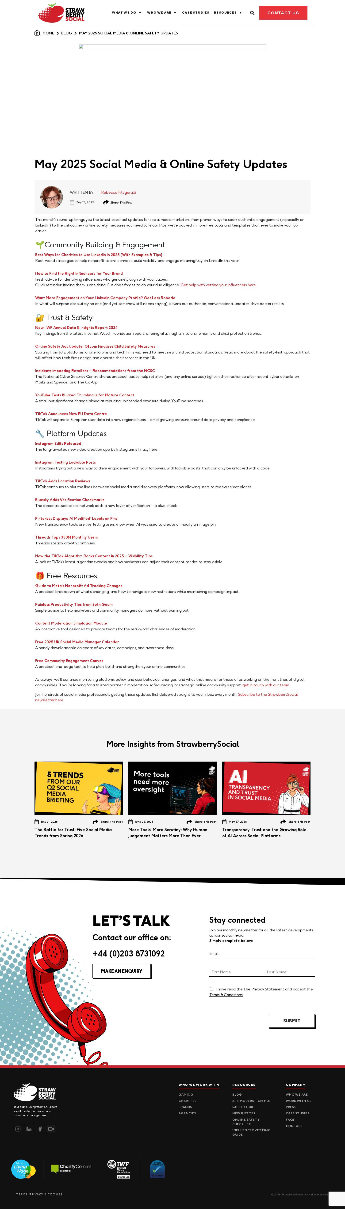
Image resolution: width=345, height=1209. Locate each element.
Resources (225, 13)
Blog (66, 33)
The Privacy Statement (263, 989)
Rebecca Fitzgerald (118, 192)
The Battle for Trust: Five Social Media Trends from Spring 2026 (73, 832)
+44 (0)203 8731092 (128, 954)
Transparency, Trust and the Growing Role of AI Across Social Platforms (264, 832)
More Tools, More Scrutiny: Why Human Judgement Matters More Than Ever (167, 832)
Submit (291, 1020)
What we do (124, 13)
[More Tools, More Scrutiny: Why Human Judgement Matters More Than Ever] (172, 788)
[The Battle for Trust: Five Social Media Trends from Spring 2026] (78, 788)
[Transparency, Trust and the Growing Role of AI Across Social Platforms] (266, 788)
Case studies (195, 13)
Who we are (159, 13)
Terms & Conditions (226, 994)
